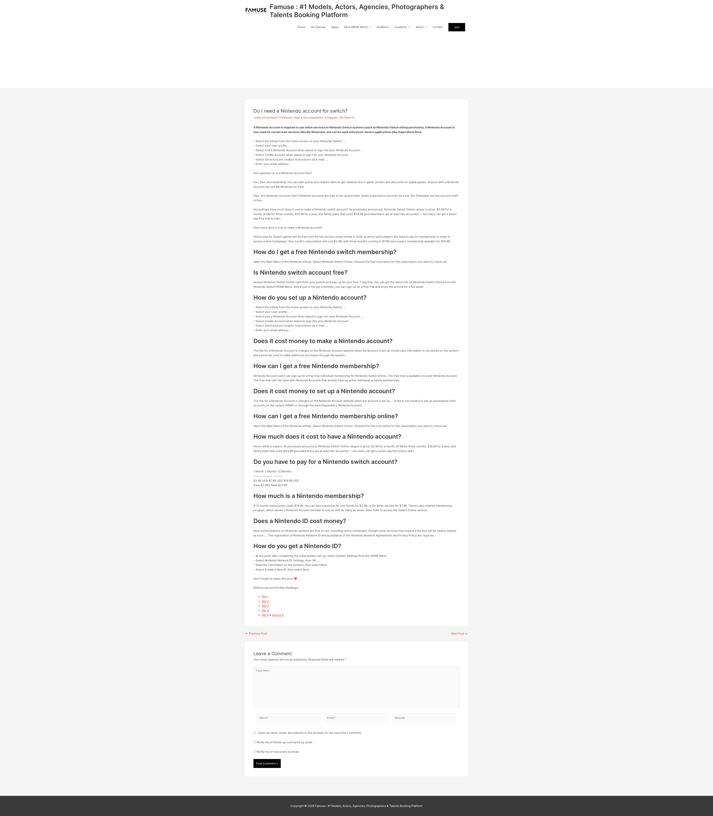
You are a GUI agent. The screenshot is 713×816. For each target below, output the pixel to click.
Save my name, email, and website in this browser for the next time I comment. (310, 733)
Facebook (285, 117)
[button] (369, 27)
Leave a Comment (265, 117)
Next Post (459, 633)
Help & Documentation (308, 117)
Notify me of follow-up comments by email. (285, 742)
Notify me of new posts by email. (278, 751)
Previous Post (256, 633)
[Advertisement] (356, 60)
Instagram (331, 117)
